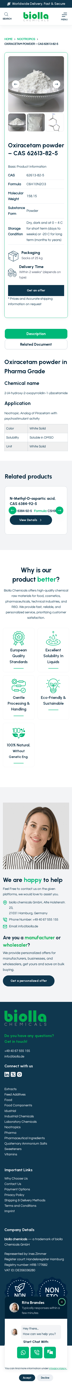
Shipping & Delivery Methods (24, 1200)
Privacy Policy (14, 1195)
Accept (27, 1377)
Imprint (9, 1211)
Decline (45, 1377)
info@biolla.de (14, 1056)
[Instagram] (19, 1074)
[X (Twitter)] (13, 1074)
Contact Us (12, 1184)
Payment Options (17, 1189)
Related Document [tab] (36, 344)
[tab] (23, 1352)
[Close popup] (62, 1302)
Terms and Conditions (20, 1206)
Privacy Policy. (58, 1368)
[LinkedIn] (6, 1074)
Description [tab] (36, 334)
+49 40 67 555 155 (17, 1051)
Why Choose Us (16, 1178)
